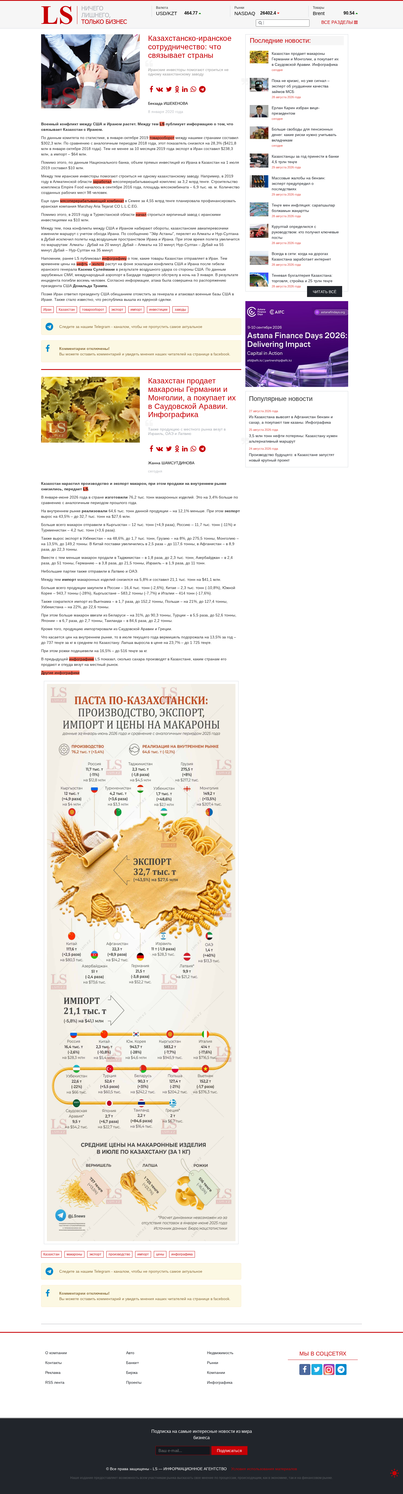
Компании (216, 1372)
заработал (102, 181)
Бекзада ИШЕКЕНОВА (168, 103)
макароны (74, 1254)
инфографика (182, 1254)
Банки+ (132, 1362)
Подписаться (229, 1450)
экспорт (117, 310)
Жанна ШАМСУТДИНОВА (171, 463)
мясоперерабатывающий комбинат (92, 201)
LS (162, 124)
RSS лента (54, 1382)
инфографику (114, 258)
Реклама (53, 1372)
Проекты (133, 1382)
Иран (47, 310)
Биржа (132, 1372)
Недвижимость (220, 1353)
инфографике (81, 659)
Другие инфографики (60, 672)
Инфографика (219, 1382)
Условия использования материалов (264, 1469)
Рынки (212, 1362)
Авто (130, 1353)
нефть (82, 264)
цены (160, 1254)
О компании (56, 1353)
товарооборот (161, 137)
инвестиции (158, 310)
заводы (180, 310)
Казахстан (67, 310)
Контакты (53, 1362)
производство (119, 1254)
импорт (136, 310)
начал (141, 214)
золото (97, 264)
